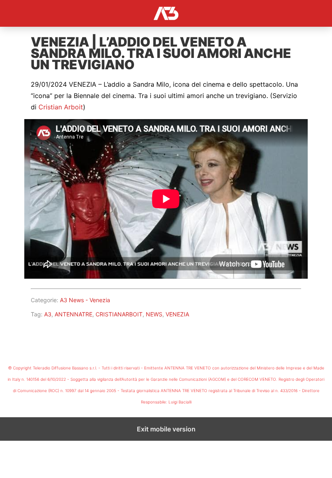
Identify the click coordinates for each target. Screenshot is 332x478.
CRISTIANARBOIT (119, 314)
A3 (47, 314)
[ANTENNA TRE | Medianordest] (166, 13)
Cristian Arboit (60, 107)
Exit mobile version (166, 429)
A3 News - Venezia (85, 300)
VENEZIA (177, 314)
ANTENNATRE (73, 314)
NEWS (154, 314)
